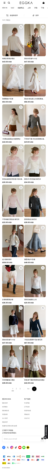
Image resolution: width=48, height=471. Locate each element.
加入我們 (5, 418)
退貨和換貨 (27, 410)
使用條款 (5, 407)
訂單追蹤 (27, 407)
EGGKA (8, 468)
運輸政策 (27, 414)
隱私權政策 (5, 410)
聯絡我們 (5, 422)
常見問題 (27, 403)
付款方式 (27, 418)
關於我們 (5, 403)
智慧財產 (5, 414)
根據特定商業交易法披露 (9, 426)
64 (28, 389)
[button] (4, 3)
